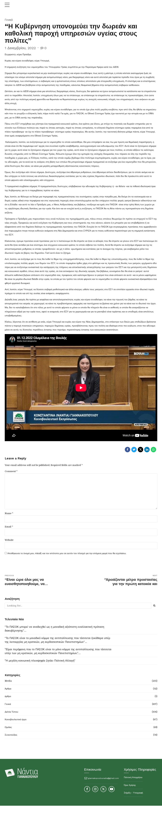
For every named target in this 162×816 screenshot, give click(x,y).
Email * (9, 526)
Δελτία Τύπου (11, 712)
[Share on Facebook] (127, 449)
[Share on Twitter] (134, 449)
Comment (11, 471)
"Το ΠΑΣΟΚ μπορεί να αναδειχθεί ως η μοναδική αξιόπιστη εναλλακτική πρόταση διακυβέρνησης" (54, 628)
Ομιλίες (8, 727)
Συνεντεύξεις (11, 735)
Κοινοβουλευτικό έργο (15, 719)
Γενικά (9, 19)
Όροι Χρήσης (130, 785)
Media (8, 681)
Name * (9, 513)
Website (9, 540)
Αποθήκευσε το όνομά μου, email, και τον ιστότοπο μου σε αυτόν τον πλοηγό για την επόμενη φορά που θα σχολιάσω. (66, 553)
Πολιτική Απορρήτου (133, 777)
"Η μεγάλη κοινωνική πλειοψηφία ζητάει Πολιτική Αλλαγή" (40, 660)
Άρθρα (8, 688)
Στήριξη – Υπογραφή (133, 793)
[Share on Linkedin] (147, 449)
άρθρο (8, 696)
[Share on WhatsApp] (153, 449)
